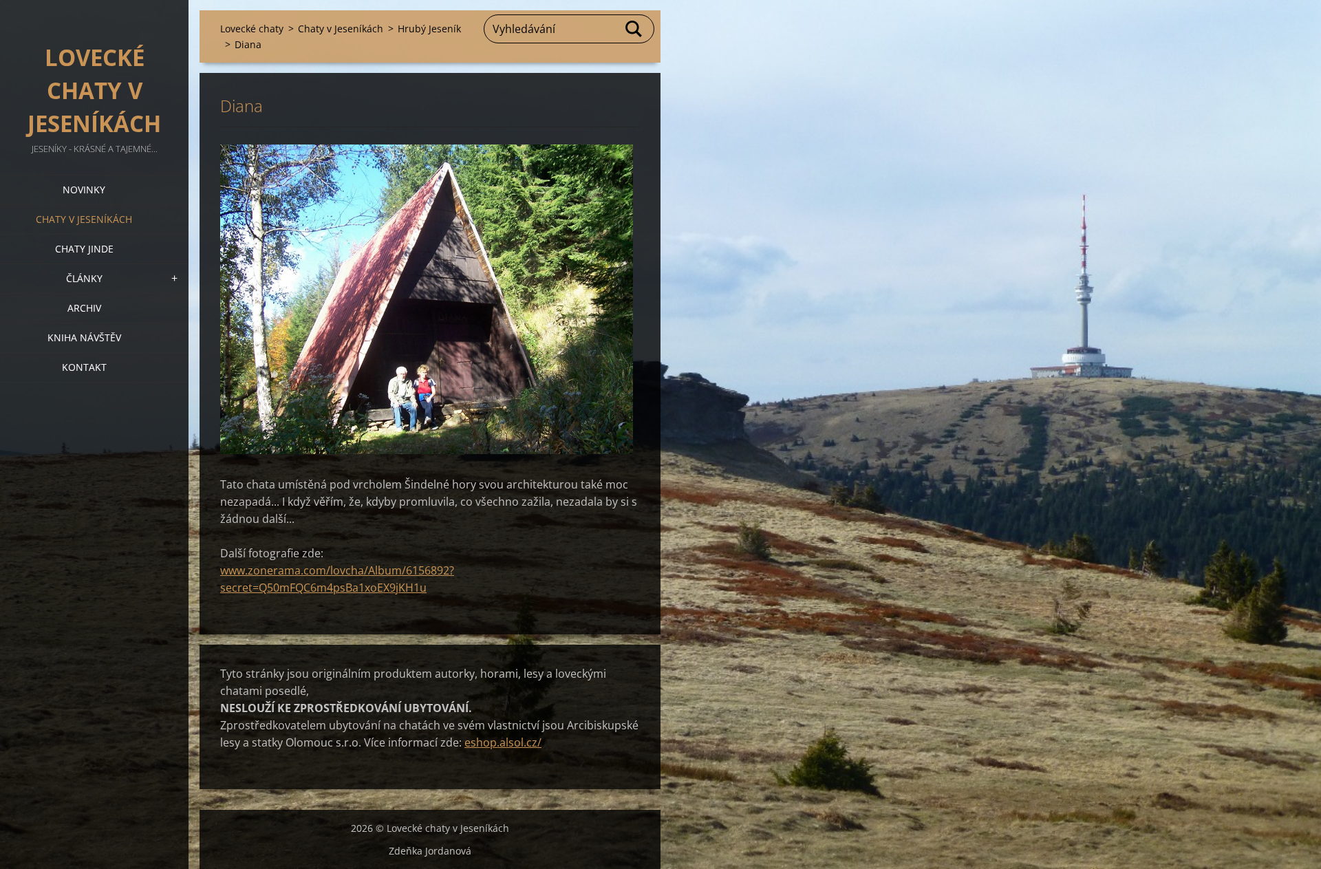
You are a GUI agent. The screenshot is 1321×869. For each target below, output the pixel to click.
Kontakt (84, 367)
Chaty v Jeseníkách (84, 219)
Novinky (84, 189)
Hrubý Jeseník (429, 28)
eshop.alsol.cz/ (502, 742)
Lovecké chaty (251, 28)
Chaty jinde (84, 248)
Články (84, 278)
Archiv (84, 307)
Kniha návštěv (84, 337)
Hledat (634, 29)
